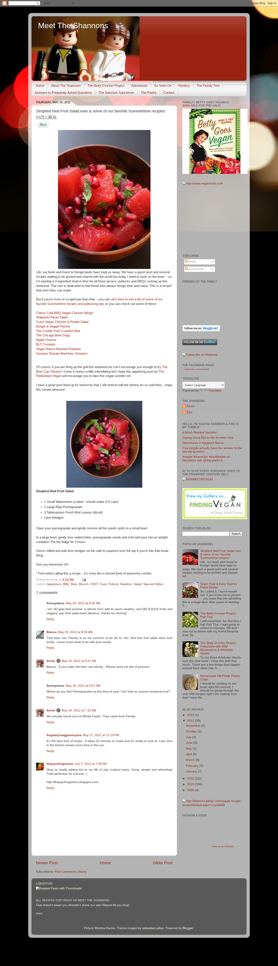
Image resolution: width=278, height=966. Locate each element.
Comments (196, 269)
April (189, 754)
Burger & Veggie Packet (53, 326)
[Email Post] (83, 579)
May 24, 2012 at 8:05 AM (83, 603)
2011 (191, 778)
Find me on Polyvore (223, 846)
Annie (50, 661)
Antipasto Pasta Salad (51, 317)
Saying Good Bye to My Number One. (208, 437)
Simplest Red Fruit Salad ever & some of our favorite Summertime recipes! (220, 554)
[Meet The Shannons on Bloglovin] (201, 330)
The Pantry (149, 92)
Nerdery (184, 85)
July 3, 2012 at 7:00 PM (90, 763)
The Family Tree (208, 85)
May (189, 748)
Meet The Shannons (73, 25)
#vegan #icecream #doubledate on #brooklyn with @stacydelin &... (206, 458)
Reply (50, 619)
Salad (138, 584)
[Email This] (38, 117)
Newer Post (47, 863)
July (189, 737)
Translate (214, 390)
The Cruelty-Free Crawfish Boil (58, 331)
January (192, 771)
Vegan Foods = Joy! (192, 369)
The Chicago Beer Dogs (53, 335)
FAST (94, 584)
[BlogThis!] (42, 117)
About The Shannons (66, 85)
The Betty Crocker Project (106, 85)
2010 (191, 784)
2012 (191, 720)
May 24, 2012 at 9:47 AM (79, 661)
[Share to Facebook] (50, 117)
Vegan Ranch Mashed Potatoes (58, 349)
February (192, 765)
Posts (192, 261)
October (192, 731)
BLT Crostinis (45, 344)
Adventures (139, 85)
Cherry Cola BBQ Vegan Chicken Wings (64, 313)
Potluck (114, 584)
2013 (191, 715)
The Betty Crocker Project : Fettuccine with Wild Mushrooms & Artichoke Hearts (218, 648)
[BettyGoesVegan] (215, 172)
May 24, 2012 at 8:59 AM (75, 632)
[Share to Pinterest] (54, 117)
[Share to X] (46, 117)
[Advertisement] (215, 219)
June (190, 742)
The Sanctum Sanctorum (116, 92)
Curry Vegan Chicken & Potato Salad (62, 322)
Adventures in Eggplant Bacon (203, 442)
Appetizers (54, 584)
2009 (191, 790)
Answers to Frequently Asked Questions (63, 92)
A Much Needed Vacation (199, 432)
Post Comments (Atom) (71, 871)
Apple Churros (46, 340)
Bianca (51, 632)
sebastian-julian (153, 928)
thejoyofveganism (59, 763)
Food (103, 584)
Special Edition (153, 584)
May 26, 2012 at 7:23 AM (79, 710)
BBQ (66, 584)
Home (40, 85)
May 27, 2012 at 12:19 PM (101, 735)
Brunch (84, 584)
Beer (74, 584)
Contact (168, 92)
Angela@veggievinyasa (63, 735)
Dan (189, 412)
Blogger (188, 928)
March (190, 760)
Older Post (163, 863)
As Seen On (163, 85)
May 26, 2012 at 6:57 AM (83, 685)
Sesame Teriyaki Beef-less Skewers (62, 353)
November (193, 725)
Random (126, 584)
